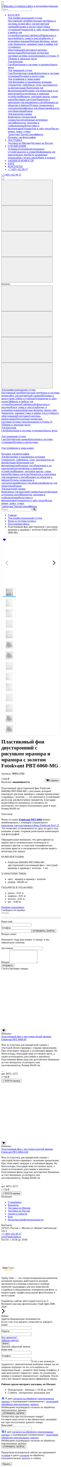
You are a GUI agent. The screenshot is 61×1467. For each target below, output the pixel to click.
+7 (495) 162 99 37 (18, 169)
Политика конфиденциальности (25, 1219)
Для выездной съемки (20, 114)
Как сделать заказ (27, 157)
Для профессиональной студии (25, 17)
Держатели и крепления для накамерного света (29, 101)
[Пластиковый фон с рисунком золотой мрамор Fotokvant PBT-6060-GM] (30, 1139)
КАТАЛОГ (14, 15)
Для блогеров (15, 61)
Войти (5, 1343)
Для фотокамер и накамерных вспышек (30, 82)
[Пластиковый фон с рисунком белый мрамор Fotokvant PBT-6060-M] (30, 1027)
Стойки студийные (24, 398)
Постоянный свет (17, 20)
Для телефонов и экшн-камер (24, 79)
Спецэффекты (35, 134)
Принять (7, 1464)
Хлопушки (29, 50)
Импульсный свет (37, 20)
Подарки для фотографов (22, 137)
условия (5, 1455)
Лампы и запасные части (23, 58)
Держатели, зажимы (25, 44)
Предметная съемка (24, 73)
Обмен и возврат (46, 157)
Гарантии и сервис (25, 151)
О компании (14, 1202)
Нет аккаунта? (9, 1337)
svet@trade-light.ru (11, 1236)
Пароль (5, 1331)
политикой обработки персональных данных (29, 1403)
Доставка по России (42, 143)
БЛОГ (11, 163)
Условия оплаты (17, 149)
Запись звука (50, 430)
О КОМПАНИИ (17, 146)
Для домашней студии (20, 70)
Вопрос (5, 962)
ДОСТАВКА (15, 140)
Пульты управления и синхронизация (17, 481)
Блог (10, 1216)
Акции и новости (17, 1213)
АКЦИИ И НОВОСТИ (21, 160)
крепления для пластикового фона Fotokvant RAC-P (30, 825)
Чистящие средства (25, 99)
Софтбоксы (34, 35)
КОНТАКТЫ (15, 166)
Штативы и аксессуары (29, 26)
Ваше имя (6, 921)
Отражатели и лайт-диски (34, 29)
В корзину (53, 780)
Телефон (6, 927)
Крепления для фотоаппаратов (17, 464)
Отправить (8, 965)
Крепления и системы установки (31, 64)
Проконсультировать (12, 907)
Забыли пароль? (10, 1340)
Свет (10, 64)
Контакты (13, 1205)
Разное (29, 111)
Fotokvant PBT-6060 (30, 819)
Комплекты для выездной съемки (19, 491)
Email (4, 1324)
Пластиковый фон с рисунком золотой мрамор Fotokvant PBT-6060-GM (27, 1150)
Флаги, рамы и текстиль (30, 38)
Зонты (24, 134)
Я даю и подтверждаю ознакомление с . (29, 1401)
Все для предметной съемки (25, 395)
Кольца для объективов (38, 108)
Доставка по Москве (19, 143)
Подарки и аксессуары (31, 76)
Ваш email (6, 1425)
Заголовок (7, 948)
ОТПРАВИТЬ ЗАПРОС (44, 931)
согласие (24, 1455)
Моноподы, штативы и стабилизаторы (23, 124)
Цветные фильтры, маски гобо (40, 410)
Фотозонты (21, 35)
